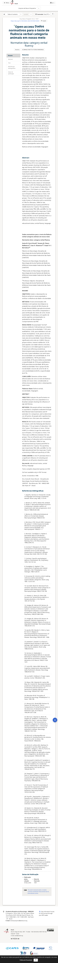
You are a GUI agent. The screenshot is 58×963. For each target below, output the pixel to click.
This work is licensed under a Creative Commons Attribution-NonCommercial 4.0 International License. (38, 891)
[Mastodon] (13, 939)
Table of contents (13, 14)
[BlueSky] (11, 939)
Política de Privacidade (26, 960)
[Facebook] (16, 939)
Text (9, 63)
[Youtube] (18, 939)
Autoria (17, 49)
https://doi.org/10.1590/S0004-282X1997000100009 (25, 21)
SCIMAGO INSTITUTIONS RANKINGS (33, 49)
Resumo (10, 55)
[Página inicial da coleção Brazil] (6, 933)
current (26, 14)
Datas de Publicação (11, 72)
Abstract (10, 59)
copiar (43, 21)
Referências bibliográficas (11, 67)
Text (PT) (42, 14)
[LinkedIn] (15, 939)
